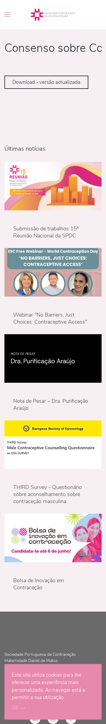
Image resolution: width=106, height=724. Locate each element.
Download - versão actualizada (46, 82)
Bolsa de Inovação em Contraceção (38, 584)
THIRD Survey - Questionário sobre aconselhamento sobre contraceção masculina (47, 494)
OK (15, 708)
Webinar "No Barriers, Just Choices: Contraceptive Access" (50, 318)
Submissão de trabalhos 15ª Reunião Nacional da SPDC (46, 232)
